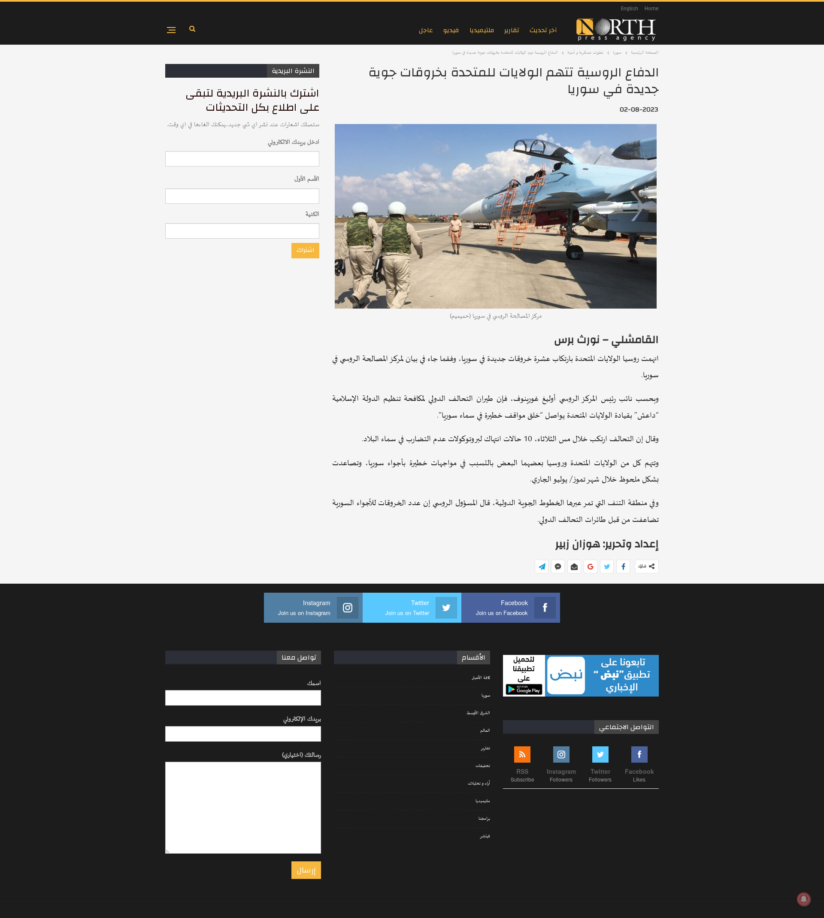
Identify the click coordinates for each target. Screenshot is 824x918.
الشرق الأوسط (478, 713)
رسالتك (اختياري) (301, 755)
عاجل (426, 30)
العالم (485, 731)
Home (652, 8)
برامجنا (484, 819)
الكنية (312, 214)
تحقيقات (483, 766)
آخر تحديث (543, 30)
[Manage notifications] (804, 899)
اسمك (314, 683)
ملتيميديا (482, 30)
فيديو (451, 30)
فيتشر (485, 836)
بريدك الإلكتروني (302, 719)
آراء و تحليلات (479, 784)
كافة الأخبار (481, 678)
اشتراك (305, 250)
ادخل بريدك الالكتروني (293, 142)
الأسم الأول (306, 179)
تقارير (511, 30)
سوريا (486, 696)
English (629, 8)
